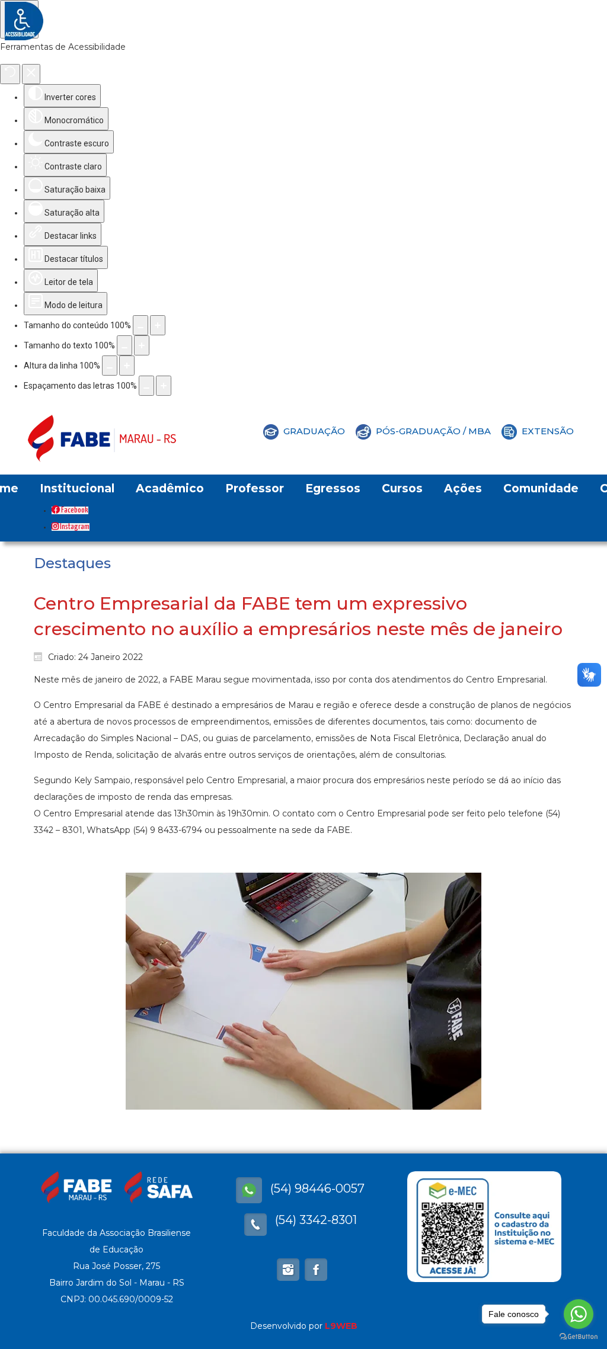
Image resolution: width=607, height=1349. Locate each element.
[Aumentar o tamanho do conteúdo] (157, 325)
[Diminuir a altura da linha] (109, 365)
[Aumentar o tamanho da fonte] (141, 345)
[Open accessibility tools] (19, 19)
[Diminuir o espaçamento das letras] (146, 386)
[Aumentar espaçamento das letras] (163, 386)
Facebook (74, 510)
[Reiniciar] (10, 74)
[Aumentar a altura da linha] (127, 365)
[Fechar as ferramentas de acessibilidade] (31, 74)
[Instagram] (288, 1269)
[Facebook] (249, 1190)
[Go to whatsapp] (578, 1314)
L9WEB (341, 1326)
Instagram (74, 527)
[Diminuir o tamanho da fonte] (124, 345)
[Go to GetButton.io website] (579, 1337)
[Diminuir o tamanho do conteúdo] (140, 325)
